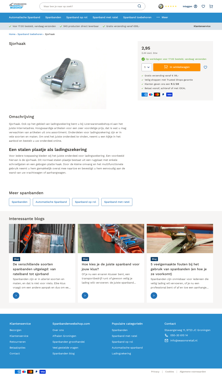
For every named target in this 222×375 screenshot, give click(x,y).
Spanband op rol (122, 341)
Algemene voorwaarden (193, 371)
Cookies (169, 371)
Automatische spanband (127, 347)
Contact (15, 353)
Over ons (58, 330)
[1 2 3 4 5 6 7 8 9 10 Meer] (147, 67)
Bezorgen (15, 330)
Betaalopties (17, 347)
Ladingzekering (121, 353)
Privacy (155, 371)
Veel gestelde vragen (65, 347)
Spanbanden (120, 330)
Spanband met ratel (124, 335)
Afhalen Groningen (64, 335)
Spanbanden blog (63, 353)
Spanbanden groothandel (68, 341)
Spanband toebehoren (30, 34)
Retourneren (18, 341)
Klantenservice (202, 26)
